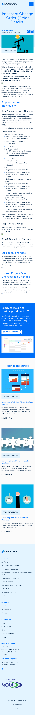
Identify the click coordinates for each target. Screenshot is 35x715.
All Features (5, 562)
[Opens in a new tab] (32, 31)
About (3, 606)
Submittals (5, 589)
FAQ (3, 596)
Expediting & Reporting (10, 578)
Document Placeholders (10, 569)
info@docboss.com (8, 665)
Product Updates (7, 633)
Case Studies (6, 626)
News (3, 630)
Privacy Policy (17, 704)
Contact (4, 613)
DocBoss (9, 3)
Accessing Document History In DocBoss (14, 519)
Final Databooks (7, 582)
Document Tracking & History (12, 585)
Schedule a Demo (10, 332)
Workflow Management (10, 565)
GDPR (17, 708)
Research (4, 637)
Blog (3, 623)
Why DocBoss (6, 609)
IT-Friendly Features (8, 592)
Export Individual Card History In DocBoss (15, 462)
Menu (31, 4)
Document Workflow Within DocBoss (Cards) (17, 403)
